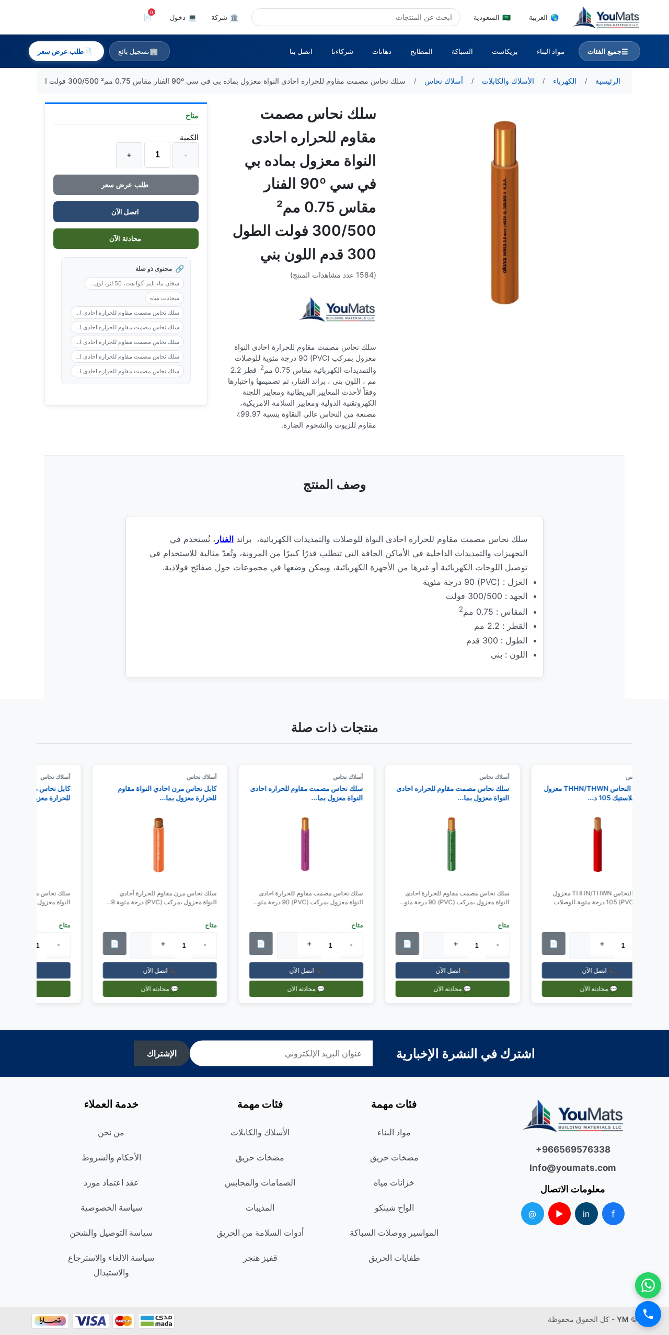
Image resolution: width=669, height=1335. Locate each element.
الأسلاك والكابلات (260, 1132)
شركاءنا (342, 51)
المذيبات (260, 1207)
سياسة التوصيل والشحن (111, 1232)
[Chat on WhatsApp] (648, 1285)
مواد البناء (550, 51)
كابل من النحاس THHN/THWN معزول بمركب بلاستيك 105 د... (605, 793)
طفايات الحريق (394, 1257)
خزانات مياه (394, 1182)
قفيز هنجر (260, 1257)
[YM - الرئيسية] (606, 17)
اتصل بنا (301, 51)
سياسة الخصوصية (111, 1207)
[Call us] (648, 1314)
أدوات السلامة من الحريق (260, 1232)
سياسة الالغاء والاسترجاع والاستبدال (111, 1265)
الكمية (189, 137)
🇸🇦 (492, 17)
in (586, 1214)
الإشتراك (162, 1053)
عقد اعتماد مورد (111, 1182)
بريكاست (505, 51)
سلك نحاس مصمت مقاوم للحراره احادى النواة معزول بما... (457, 793)
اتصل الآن (126, 212)
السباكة (462, 51)
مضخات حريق (394, 1157)
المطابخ (421, 51)
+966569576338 (573, 1149)
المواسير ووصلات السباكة (394, 1232)
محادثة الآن (126, 239)
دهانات (381, 51)
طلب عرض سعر (126, 185)
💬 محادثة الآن (603, 989)
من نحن (111, 1132)
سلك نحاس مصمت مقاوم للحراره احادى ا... (127, 312)
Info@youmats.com (572, 1168)
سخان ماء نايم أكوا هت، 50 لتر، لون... (134, 283)
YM (623, 1319)
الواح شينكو (394, 1207)
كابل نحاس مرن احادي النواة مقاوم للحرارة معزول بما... (172, 793)
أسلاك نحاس (499, 776)
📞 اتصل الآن (603, 970)
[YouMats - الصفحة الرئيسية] (337, 310)
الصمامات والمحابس (260, 1182)
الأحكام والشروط (111, 1157)
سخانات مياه (164, 298)
